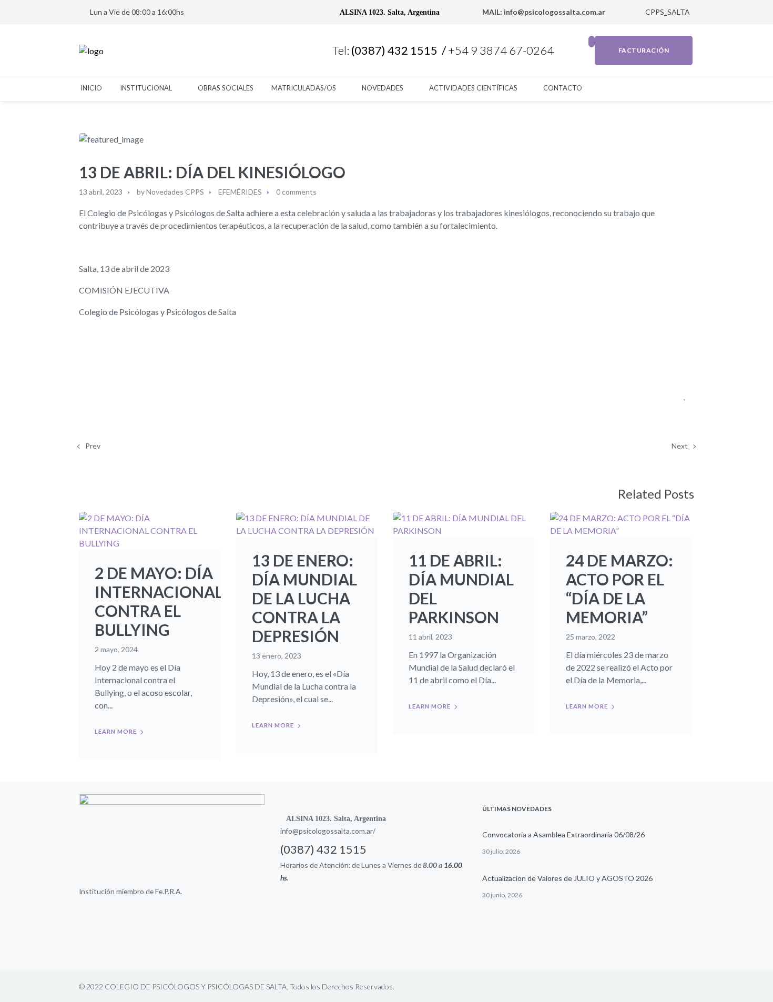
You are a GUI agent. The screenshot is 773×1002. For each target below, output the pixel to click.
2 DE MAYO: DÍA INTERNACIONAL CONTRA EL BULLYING (159, 601)
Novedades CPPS (175, 191)
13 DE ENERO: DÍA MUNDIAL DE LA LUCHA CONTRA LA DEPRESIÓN (304, 598)
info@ (289, 830)
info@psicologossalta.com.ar (555, 11)
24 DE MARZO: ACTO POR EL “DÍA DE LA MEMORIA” (619, 588)
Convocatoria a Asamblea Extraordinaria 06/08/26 (563, 834)
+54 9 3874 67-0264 (502, 50)
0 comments (296, 191)
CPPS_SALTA (667, 11)
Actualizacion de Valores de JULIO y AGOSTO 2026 (567, 878)
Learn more (116, 731)
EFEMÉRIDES (240, 191)
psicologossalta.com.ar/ (337, 830)
